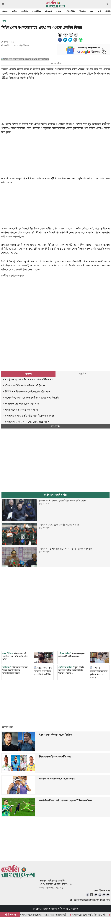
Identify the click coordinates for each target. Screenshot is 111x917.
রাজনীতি (24, 11)
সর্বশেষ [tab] (28, 374)
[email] (75, 40)
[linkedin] (65, 40)
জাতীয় (14, 11)
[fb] (87, 895)
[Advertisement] (53, 301)
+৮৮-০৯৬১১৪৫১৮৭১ (53, 887)
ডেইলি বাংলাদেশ (50, 908)
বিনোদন (82, 11)
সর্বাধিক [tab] (82, 374)
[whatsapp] (80, 40)
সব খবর (54, 426)
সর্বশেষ (4, 11)
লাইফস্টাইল (70, 11)
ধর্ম (99, 11)
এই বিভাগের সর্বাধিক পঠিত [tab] (56, 494)
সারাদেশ (48, 11)
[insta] (100, 895)
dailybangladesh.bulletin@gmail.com (92, 899)
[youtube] (108, 895)
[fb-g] (91, 894)
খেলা (92, 11)
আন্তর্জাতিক (36, 11)
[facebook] (60, 40)
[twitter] (70, 40)
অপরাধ (58, 11)
